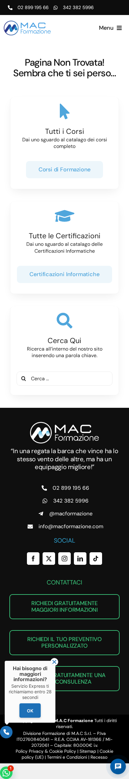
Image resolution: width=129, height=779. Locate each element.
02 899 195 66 (33, 7)
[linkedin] (80, 558)
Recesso (98, 757)
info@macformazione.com (71, 526)
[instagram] (64, 558)
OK (30, 710)
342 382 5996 (78, 7)
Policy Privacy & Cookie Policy (46, 751)
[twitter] (49, 558)
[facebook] (33, 558)
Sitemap (88, 751)
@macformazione (71, 513)
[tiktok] (96, 558)
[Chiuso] (54, 662)
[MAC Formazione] (64, 424)
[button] (6, 772)
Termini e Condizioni (67, 757)
